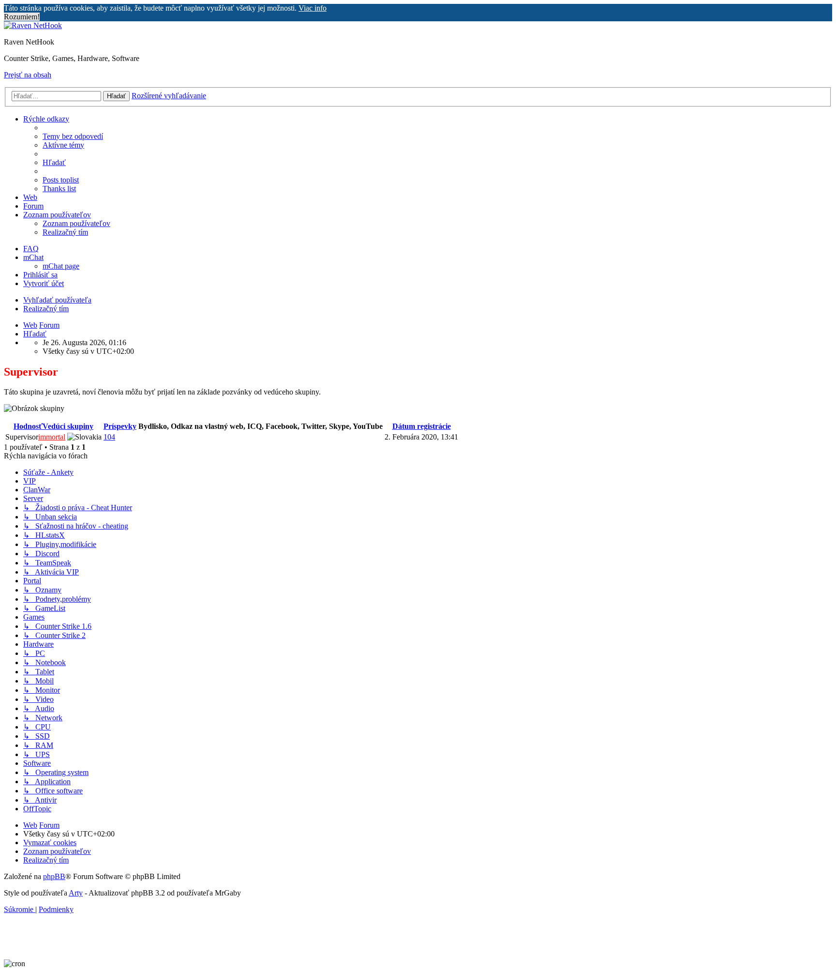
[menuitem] (73, 136)
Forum (33, 206)
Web (30, 197)
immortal (51, 437)
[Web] (33, 25)
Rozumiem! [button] (22, 17)
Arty (76, 893)
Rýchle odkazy (46, 119)
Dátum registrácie (421, 426)
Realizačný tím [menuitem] (46, 308)
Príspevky (120, 426)
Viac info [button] (313, 8)
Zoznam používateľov (57, 215)
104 (109, 437)
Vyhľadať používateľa (57, 300)
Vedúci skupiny (68, 426)
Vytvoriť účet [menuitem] (43, 283)
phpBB (54, 876)
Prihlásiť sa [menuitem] (40, 275)
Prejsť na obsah (27, 75)
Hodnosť (28, 426)
